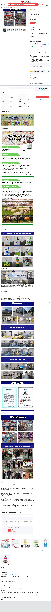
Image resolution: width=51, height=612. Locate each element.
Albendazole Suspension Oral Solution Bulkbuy (9, 597)
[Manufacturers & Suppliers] (26, 2)
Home (2, 7)
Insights (27, 603)
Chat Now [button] (40, 22)
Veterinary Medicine (16, 7)
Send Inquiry (32, 22)
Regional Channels (40, 602)
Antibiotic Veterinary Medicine (6, 587)
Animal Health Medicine (16, 587)
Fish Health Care (3, 578)
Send (9, 529)
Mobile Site (23, 603)
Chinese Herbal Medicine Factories (7, 592)
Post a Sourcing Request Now (13, 531)
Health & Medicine (6, 7)
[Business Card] (48, 92)
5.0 (39, 89)
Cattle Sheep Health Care (17, 578)
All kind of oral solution (29, 578)
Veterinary (11, 7)
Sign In (31, 83)
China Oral (37, 592)
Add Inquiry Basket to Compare (14, 33)
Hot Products (4, 602)
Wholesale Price (30, 602)
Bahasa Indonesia (28, 605)
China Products (9, 602)
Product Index (46, 602)
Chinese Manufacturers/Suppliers (16, 602)
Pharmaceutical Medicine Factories (19, 592)
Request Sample (46, 25)
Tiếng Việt (24, 605)
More (2, 599)
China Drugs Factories (30, 592)
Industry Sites (35, 602)
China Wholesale (24, 602)
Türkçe (21, 605)
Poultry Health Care (29, 576)
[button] (31, 90)
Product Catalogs (15, 574)
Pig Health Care (40, 576)
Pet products (3, 576)
